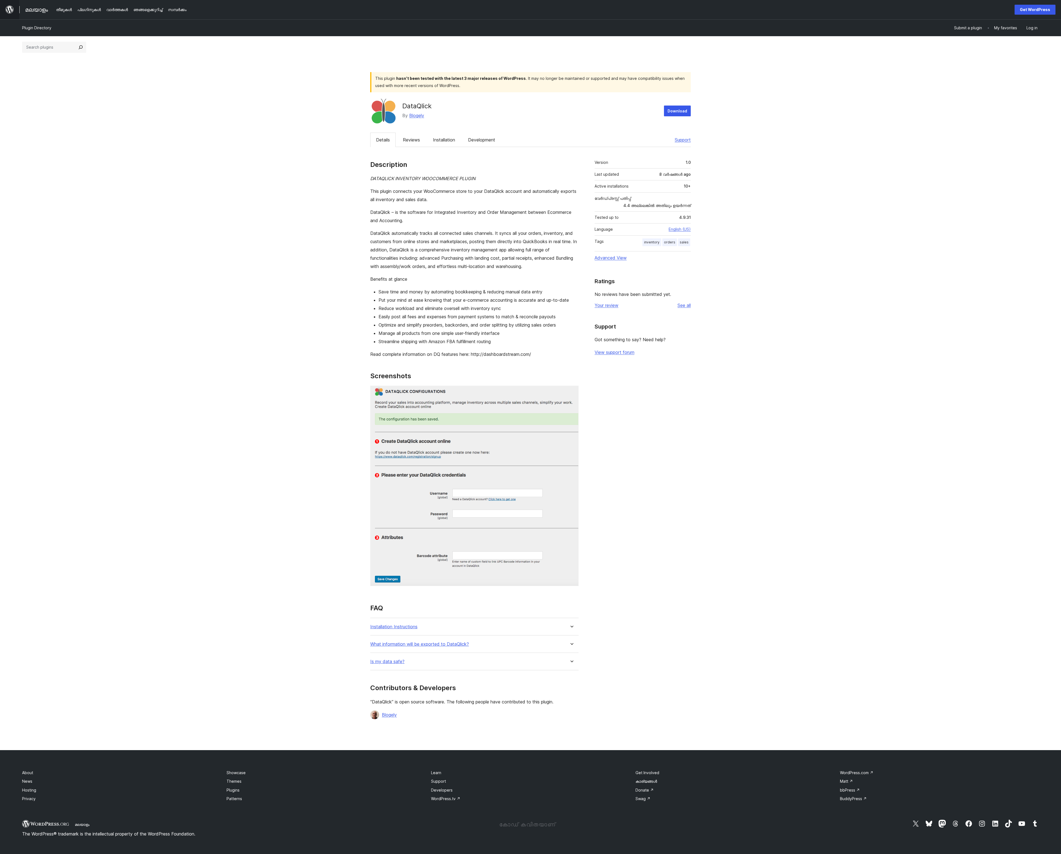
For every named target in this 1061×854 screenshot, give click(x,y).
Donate (644, 790)
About (27, 772)
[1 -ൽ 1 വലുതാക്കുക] (571, 393)
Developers (442, 790)
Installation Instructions (393, 626)
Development (481, 140)
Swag (642, 798)
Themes (234, 781)
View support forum (614, 352)
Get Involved (647, 772)
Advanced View (611, 258)
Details (383, 140)
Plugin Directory (36, 27)
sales (684, 242)
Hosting (29, 790)
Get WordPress (1035, 9)
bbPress (850, 790)
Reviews (411, 140)
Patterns (234, 798)
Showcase (236, 772)
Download (677, 111)
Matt (846, 781)
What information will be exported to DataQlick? (419, 644)
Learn (436, 772)
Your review (606, 305)
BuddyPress (853, 798)
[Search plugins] (80, 47)
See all (684, 305)
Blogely (416, 115)
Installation (444, 140)
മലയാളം (82, 824)
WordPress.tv (445, 798)
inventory (652, 242)
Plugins (233, 790)
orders (669, 242)
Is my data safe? (387, 661)
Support (683, 140)
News (27, 781)
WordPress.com (856, 772)
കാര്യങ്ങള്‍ (646, 781)
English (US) (680, 229)
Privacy (29, 798)
